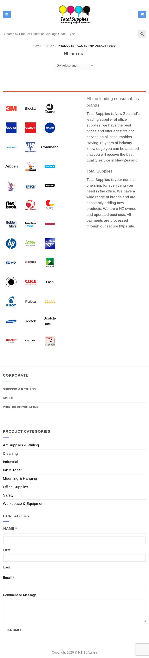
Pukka (30, 301)
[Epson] (30, 185)
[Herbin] (50, 224)
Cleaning (10, 453)
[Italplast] (50, 243)
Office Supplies (15, 487)
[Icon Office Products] (30, 243)
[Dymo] (50, 166)
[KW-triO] (11, 263)
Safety (8, 495)
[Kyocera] (30, 263)
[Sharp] (11, 341)
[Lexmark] (50, 263)
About (8, 398)
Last (6, 567)
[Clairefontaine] (30, 147)
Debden (11, 166)
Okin (50, 282)
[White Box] (50, 341)
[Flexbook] (11, 205)
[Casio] (50, 128)
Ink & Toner (12, 470)
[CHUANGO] (11, 147)
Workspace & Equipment (23, 504)
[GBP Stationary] (50, 205)
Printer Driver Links (20, 406)
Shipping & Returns (19, 389)
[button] (7, 14)
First (6, 550)
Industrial (10, 462)
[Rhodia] (50, 301)
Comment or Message (19, 595)
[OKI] (30, 282)
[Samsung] (11, 321)
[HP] (11, 243)
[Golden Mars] (11, 224)
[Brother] (11, 128)
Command (50, 147)
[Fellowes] (50, 185)
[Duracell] (30, 166)
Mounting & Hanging (20, 478)
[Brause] (50, 108)
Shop (49, 45)
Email (8, 577)
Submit (14, 630)
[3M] (11, 108)
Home (36, 45)
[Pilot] (11, 301)
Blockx (30, 108)
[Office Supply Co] (11, 282)
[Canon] (30, 128)
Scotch (30, 321)
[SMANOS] (30, 341)
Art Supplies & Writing (21, 445)
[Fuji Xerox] (30, 205)
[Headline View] (30, 224)
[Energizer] (11, 185)
